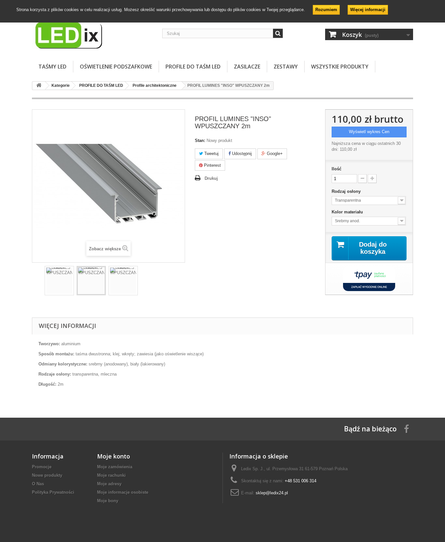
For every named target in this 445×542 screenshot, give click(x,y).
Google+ (274, 153)
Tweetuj (211, 153)
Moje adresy (109, 483)
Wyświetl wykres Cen (369, 131)
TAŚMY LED (52, 66)
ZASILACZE (247, 66)
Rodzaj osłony (347, 191)
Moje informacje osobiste (122, 492)
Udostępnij (241, 153)
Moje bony (107, 500)
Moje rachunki (111, 475)
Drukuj (211, 178)
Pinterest (212, 165)
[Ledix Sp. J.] (92, 35)
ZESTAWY (286, 66)
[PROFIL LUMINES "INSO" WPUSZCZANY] (59, 280)
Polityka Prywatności (53, 492)
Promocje (41, 466)
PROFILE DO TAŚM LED (193, 66)
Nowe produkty (47, 475)
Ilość (336, 168)
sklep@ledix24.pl (272, 492)
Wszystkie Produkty (339, 66)
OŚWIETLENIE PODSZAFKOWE (116, 66)
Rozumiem (326, 9)
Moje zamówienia (114, 466)
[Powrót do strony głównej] (39, 86)
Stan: (200, 140)
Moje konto (113, 456)
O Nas (38, 483)
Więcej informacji (367, 9)
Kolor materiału (348, 211)
